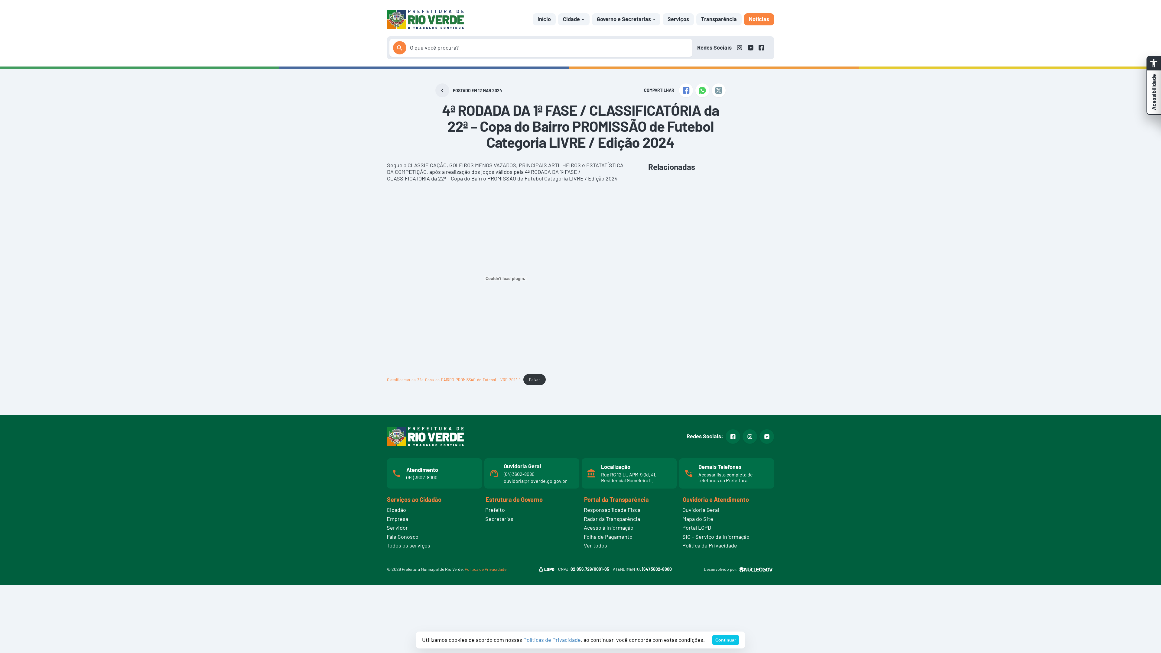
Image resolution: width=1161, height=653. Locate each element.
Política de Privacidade (485, 569)
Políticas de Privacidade (552, 639)
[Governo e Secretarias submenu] (653, 19)
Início (544, 19)
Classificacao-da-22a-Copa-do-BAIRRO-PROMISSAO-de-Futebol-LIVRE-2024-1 (453, 379)
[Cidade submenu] (583, 19)
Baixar (534, 379)
